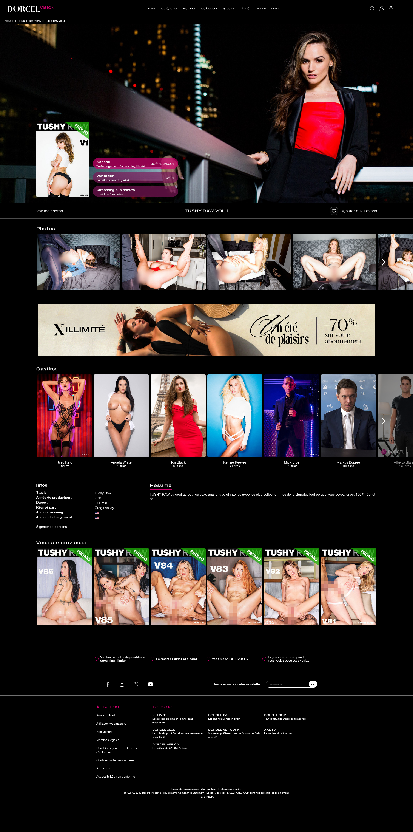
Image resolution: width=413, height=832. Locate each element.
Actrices (189, 8)
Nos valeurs (104, 731)
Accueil (9, 21)
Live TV (260, 8)
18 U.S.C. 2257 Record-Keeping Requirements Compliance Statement (164, 792)
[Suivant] (383, 262)
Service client (105, 715)
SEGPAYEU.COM (239, 792)
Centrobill (220, 792)
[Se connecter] (382, 8)
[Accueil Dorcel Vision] (31, 8)
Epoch (210, 792)
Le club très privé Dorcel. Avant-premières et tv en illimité (177, 733)
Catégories (169, 8)
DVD (275, 8)
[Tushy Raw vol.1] (62, 159)
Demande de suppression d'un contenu (193, 788)
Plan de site (104, 768)
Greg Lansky (104, 508)
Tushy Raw (35, 21)
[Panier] (391, 8)
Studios (229, 8)
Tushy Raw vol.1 (55, 21)
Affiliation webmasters (111, 723)
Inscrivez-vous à (238, 684)
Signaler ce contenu (51, 527)
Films (152, 8)
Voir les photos (49, 211)
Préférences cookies (229, 788)
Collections (209, 8)
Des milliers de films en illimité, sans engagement (172, 719)
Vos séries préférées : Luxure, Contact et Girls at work (234, 733)
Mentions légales (107, 740)
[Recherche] (373, 8)
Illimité (244, 8)
